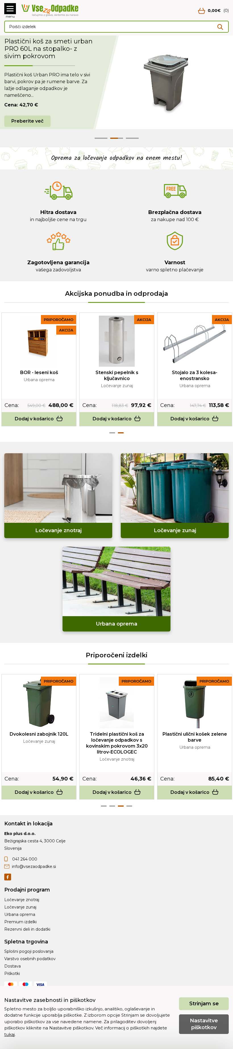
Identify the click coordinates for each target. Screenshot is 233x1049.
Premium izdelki (20, 921)
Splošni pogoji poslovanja (28, 951)
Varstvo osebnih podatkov (30, 958)
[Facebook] (7, 876)
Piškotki (12, 973)
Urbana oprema (19, 914)
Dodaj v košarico (34, 418)
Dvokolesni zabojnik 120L (39, 734)
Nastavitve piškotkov (204, 1023)
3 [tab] (121, 806)
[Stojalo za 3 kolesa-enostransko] (194, 341)
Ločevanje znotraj (21, 899)
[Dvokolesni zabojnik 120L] (39, 702)
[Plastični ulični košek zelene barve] (195, 702)
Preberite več (27, 121)
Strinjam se (204, 1003)
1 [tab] (112, 432)
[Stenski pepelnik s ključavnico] (117, 341)
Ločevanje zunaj (20, 907)
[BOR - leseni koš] (39, 341)
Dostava (12, 966)
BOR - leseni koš (39, 372)
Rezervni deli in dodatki (27, 929)
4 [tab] (129, 806)
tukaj (9, 1034)
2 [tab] (121, 432)
